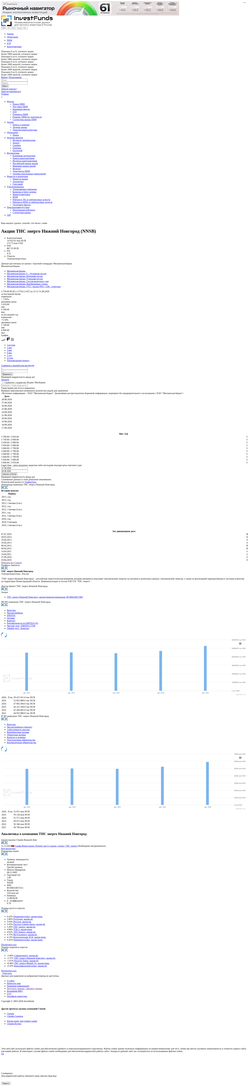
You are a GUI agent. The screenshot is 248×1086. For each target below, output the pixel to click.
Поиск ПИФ (19, 104)
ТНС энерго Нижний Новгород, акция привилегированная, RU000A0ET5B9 (45, 597)
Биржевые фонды (21, 109)
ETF (9, 43)
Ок (2, 1054)
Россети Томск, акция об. (26, 960)
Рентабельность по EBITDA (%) (22, 623)
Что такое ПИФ (20, 106)
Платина (17, 148)
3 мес (9, 350)
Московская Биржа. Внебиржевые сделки (27, 284)
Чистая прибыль (15, 613)
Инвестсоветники (21, 194)
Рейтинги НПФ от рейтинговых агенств (32, 202)
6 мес (9, 353)
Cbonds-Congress (15, 1016)
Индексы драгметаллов (24, 140)
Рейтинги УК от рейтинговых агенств (31, 199)
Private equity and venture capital (22, 1021)
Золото (16, 143)
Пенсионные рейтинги (24, 210)
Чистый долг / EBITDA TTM (21, 626)
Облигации (12, 37)
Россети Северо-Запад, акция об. (29, 924)
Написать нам (14, 983)
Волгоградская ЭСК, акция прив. (29, 937)
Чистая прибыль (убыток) (19, 727)
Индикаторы (13, 153)
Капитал (11, 620)
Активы (11, 618)
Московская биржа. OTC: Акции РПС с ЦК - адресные (34, 286)
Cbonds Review (14, 1023)
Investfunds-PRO (15, 991)
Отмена (5, 94)
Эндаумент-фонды (22, 205)
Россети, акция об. (22, 921)
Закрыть (5, 379)
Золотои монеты (15, 137)
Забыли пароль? (9, 89)
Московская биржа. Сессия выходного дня (28, 281)
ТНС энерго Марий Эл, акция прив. (32, 963)
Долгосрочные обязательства (21, 740)
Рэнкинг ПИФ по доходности (27, 117)
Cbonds (10, 1013)
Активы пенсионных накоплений (29, 174)
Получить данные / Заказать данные (24, 988)
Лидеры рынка (20, 127)
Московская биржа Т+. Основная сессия (26, 273)
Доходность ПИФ (21, 171)
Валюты (17, 168)
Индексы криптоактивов (25, 161)
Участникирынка (15, 186)
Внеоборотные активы (18, 732)
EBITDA (11, 615)
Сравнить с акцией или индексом (17, 365)
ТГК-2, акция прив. (22, 929)
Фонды (10, 101)
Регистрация (15, 77)
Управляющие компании (25, 189)
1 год (9, 355)
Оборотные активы (16, 735)
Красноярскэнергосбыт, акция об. (30, 966)
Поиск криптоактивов (23, 158)
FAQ (9, 993)
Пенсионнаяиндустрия (18, 207)
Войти (4, 77)
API (9, 215)
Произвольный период (18, 360)
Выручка (11, 610)
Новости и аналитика (17, 176)
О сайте (10, 981)
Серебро (17, 145)
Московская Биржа (16, 271)
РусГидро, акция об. (23, 919)
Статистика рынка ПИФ (25, 119)
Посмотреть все (9, 944)
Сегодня (11, 345)
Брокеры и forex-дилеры (24, 192)
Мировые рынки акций (24, 166)
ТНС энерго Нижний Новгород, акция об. (35, 958)
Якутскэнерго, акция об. (25, 934)
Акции (10, 34)
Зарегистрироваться (11, 91)
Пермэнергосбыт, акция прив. (28, 916)
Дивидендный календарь (25, 130)
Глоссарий (18, 184)
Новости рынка (20, 179)
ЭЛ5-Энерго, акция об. (24, 932)
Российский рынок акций (25, 163)
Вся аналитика (8, 848)
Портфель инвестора (17, 996)
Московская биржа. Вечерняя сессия (24, 276)
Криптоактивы (14, 46)
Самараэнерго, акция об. (26, 955)
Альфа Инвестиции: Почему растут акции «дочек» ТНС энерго (46, 846)
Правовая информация (18, 986)
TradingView (30, 482)
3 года (10, 358)
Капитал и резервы (16, 737)
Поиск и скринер (21, 125)
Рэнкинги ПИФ (20, 114)
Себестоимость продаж (18, 729)
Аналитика (18, 181)
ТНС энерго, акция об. (24, 927)
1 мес (9, 347)
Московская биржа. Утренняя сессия (25, 279)
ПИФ (9, 40)
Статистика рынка (22, 212)
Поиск (16, 135)
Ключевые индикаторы (24, 155)
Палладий (17, 150)
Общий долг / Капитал (18, 628)
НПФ (15, 197)
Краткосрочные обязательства (21, 742)
